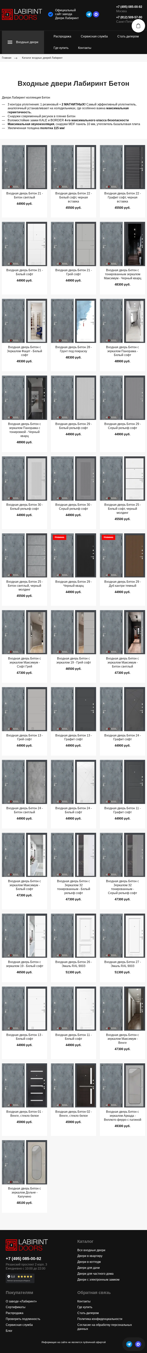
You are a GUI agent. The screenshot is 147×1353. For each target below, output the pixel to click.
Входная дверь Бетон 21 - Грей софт (73, 272)
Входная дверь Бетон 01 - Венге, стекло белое (24, 1113)
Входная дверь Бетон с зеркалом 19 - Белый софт (24, 964)
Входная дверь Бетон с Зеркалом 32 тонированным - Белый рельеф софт (73, 887)
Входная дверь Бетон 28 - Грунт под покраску (73, 349)
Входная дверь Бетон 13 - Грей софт (24, 737)
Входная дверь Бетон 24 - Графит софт (122, 737)
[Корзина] (138, 25)
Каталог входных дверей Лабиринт (42, 57)
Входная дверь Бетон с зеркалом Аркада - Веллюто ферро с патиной (122, 1115)
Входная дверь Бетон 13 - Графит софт (73, 737)
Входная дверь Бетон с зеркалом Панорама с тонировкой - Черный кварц (24, 429)
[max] (96, 14)
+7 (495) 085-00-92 (129, 6)
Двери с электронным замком (98, 1279)
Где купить (61, 47)
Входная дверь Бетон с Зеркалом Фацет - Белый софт (24, 351)
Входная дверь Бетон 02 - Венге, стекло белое (73, 1113)
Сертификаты (15, 1307)
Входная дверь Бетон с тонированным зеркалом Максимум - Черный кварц (122, 274)
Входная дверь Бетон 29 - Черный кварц (73, 583)
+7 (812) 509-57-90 (129, 17)
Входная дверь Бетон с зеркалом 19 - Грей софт (73, 660)
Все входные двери (91, 1250)
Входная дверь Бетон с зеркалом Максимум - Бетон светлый (122, 662)
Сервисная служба (94, 36)
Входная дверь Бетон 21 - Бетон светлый (24, 195)
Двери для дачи (88, 1267)
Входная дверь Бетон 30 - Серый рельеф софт (73, 506)
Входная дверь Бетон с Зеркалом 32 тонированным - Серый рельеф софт (122, 887)
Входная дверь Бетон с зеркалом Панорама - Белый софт (122, 351)
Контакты (84, 47)
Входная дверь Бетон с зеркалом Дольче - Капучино (24, 1192)
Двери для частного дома (95, 1273)
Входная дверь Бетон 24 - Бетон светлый (24, 810)
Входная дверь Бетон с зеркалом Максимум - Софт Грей (24, 662)
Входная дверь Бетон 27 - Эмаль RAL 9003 (122, 964)
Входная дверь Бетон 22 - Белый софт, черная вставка (73, 197)
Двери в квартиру (89, 1256)
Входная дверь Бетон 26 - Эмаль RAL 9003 (73, 964)
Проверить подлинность (23, 1319)
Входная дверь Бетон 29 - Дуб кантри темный (122, 583)
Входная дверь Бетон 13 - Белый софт (24, 1037)
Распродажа (62, 36)
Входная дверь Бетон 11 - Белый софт (73, 1037)
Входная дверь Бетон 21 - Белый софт (24, 272)
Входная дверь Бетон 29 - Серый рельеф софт (122, 426)
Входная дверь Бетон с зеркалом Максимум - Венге (122, 1039)
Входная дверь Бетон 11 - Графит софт (122, 810)
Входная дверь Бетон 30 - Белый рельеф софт (24, 506)
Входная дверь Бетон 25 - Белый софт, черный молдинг (122, 508)
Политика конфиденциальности (99, 1319)
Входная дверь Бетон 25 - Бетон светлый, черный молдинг (24, 585)
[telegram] (89, 14)
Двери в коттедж (89, 1261)
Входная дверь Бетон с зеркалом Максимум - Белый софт (24, 885)
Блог (9, 1330)
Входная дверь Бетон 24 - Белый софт (73, 810)
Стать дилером (128, 36)
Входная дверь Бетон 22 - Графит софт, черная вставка (122, 197)
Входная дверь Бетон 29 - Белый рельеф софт (73, 426)
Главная (6, 57)
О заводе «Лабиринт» (21, 1301)
